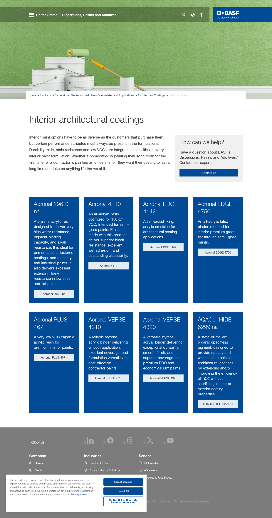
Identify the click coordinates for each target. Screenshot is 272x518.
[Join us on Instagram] (128, 443)
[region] (76, 493)
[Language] (193, 15)
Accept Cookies (123, 481)
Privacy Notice (79, 494)
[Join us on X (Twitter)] (148, 443)
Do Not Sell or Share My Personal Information (123, 501)
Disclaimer (164, 501)
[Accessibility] (201, 15)
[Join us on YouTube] (168, 443)
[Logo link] (228, 15)
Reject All (123, 490)
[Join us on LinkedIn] (88, 443)
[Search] (184, 15)
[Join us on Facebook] (108, 443)
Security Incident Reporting (194, 501)
